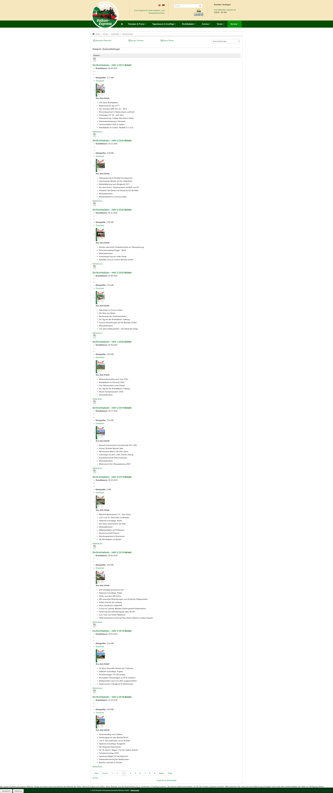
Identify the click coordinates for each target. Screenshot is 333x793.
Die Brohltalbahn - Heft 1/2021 (108, 65)
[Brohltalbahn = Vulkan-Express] (105, 15)
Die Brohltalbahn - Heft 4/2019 (108, 408)
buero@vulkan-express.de (225, 10)
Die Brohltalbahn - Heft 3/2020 (108, 209)
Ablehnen (18, 791)
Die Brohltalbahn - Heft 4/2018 (108, 697)
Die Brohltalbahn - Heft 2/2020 (108, 272)
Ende (170, 773)
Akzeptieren (6, 791)
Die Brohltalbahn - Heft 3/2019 (108, 477)
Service (105, 34)
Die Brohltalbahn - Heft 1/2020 (108, 341)
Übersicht (107, 40)
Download (100, 81)
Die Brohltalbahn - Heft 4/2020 (108, 140)
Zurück (105, 773)
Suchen (140, 40)
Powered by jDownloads (166, 780)
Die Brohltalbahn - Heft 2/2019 (108, 552)
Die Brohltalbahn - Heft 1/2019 (108, 631)
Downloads (115, 34)
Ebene (171, 40)
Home (98, 34)
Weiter (161, 773)
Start (96, 773)
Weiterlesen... (98, 132)
